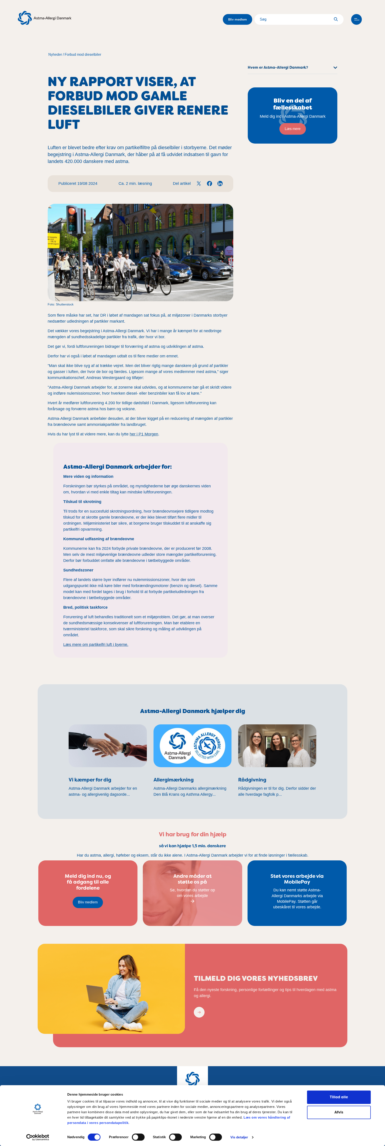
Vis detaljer (239, 1137)
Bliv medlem (237, 19)
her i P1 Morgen (144, 434)
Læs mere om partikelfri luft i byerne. (95, 644)
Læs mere (293, 129)
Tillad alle (339, 1097)
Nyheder (55, 54)
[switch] (138, 1137)
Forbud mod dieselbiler (83, 54)
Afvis (338, 1112)
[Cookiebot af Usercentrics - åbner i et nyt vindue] (37, 1137)
